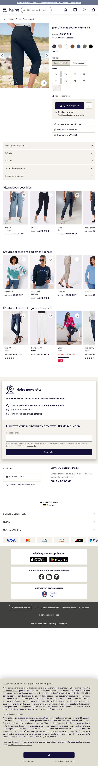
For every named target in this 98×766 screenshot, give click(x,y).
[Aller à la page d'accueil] (14, 10)
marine (55, 51)
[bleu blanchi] (79, 46)
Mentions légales (69, 608)
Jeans (12, 19)
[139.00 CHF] (15, 208)
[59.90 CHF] (69, 272)
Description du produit (15, 145)
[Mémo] (84, 10)
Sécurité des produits (15, 168)
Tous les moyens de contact (22, 484)
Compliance (84, 608)
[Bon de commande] (75, 10)
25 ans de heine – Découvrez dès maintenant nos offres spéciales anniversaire (49, 3)
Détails (8, 153)
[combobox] (40, 10)
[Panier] (93, 10)
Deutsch (51, 505)
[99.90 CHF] (15, 328)
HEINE (6, 521)
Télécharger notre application (49, 553)
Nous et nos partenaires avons (16, 688)
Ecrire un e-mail (20, 477)
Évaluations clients (14, 176)
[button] (4, 10)
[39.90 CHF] (15, 272)
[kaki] (85, 46)
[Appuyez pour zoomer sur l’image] (44, 83)
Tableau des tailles (62, 96)
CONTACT (8, 468)
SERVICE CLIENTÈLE (14, 513)
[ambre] (72, 46)
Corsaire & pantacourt (25, 19)
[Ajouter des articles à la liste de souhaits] (89, 105)
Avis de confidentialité (50, 608)
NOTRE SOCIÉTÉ (12, 529)
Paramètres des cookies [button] (49, 615)
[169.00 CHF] (69, 208)
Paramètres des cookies (64, 761)
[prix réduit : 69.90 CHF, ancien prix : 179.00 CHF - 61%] (69, 328)
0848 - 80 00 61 (61, 481)
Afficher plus (31, 446)
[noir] (91, 46)
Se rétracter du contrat (20, 608)
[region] (49, 722)
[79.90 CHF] (42, 208)
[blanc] (66, 46)
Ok (49, 755)
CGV (36, 608)
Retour (8, 160)
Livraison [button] (69, 38)
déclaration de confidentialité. (20, 744)
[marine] (54, 46)
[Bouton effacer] (49, 10)
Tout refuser (29, 761)
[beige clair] (60, 46)
